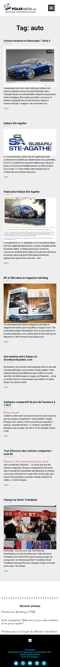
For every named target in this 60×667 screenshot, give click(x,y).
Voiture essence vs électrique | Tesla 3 (27, 40)
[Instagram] (23, 663)
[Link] (44, 663)
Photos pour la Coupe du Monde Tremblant (29, 631)
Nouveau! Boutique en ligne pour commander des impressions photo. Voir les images (30, 653)
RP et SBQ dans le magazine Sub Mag (26, 277)
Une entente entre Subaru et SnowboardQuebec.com (20, 358)
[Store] (30, 640)
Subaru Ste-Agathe (15, 123)
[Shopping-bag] (16, 663)
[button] (51, 8)
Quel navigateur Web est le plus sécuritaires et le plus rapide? (29, 621)
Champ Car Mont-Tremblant (20, 499)
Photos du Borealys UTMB (18, 612)
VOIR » (6, 109)
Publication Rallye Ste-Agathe (21, 191)
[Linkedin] (37, 663)
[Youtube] (30, 663)
